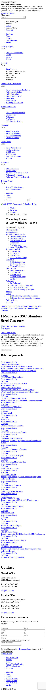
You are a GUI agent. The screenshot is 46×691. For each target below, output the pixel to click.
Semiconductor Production (15, 71)
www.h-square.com (8, 333)
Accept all (5, 2)
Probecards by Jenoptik (14, 175)
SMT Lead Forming (13, 136)
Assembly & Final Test (14, 103)
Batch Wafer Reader (13, 156)
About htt (9, 30)
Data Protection (11, 40)
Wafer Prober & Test (13, 96)
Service (8, 26)
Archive (9, 158)
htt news (9, 57)
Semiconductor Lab (13, 73)
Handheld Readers (12, 150)
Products (9, 24)
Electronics (10, 75)
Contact (8, 38)
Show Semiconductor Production (18, 90)
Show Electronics (12, 131)
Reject (13, 2)
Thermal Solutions (12, 138)
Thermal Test (10, 115)
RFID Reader (11, 154)
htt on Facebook (12, 679)
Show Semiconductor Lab (15, 113)
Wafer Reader (11, 78)
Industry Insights (12, 22)
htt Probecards (11, 171)
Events (8, 59)
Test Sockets (10, 119)
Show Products (11, 69)
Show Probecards (12, 169)
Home (3, 306)
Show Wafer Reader (13, 148)
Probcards (9, 80)
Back (3, 49)
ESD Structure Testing (14, 121)
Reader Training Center (14, 187)
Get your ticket (12, 230)
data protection (24, 649)
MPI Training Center (13, 189)
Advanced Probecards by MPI (17, 173)
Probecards (10, 98)
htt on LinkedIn (11, 681)
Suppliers (9, 34)
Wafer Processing (12, 94)
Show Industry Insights (14, 53)
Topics (8, 55)
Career (8, 36)
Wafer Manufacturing (14, 92)
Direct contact (6, 350)
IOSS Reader (11, 152)
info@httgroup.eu (7, 591)
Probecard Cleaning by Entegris (17, 177)
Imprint (8, 42)
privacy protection (7, 13)
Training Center (11, 28)
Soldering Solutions (13, 133)
